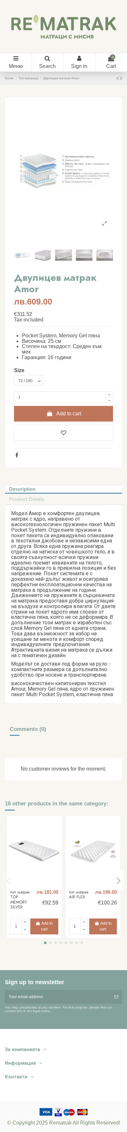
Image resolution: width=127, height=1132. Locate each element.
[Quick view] (38, 884)
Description (22, 489)
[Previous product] (118, 78)
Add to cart (68, 413)
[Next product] (121, 78)
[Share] (16, 455)
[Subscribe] (116, 997)
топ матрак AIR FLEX (79, 894)
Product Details (26, 499)
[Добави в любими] (63, 433)
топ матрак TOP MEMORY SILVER (20, 899)
